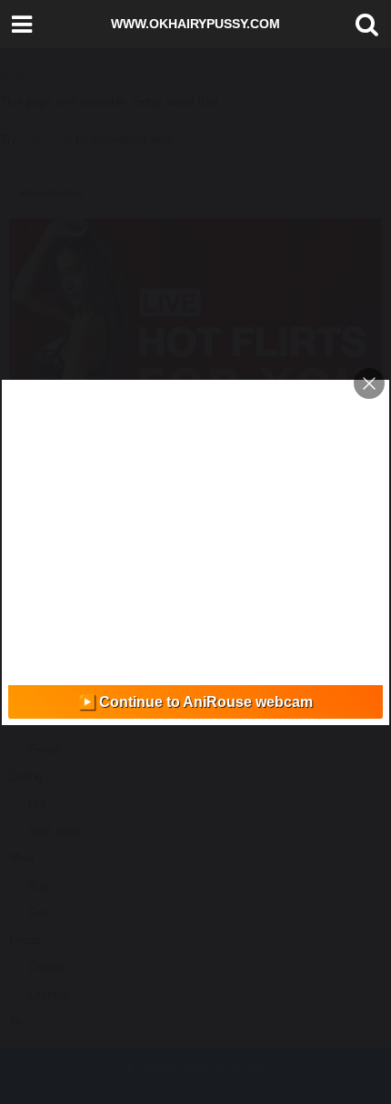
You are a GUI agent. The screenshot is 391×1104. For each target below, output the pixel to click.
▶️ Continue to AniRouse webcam (195, 702)
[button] (363, 25)
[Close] (369, 383)
